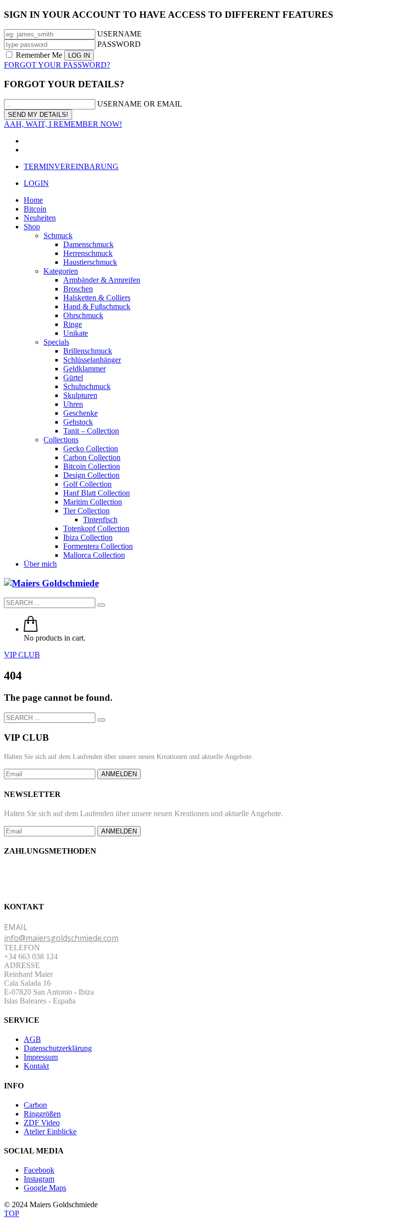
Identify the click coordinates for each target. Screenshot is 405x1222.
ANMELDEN (119, 774)
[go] (101, 605)
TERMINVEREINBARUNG (71, 166)
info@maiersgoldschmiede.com (61, 938)
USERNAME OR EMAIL (139, 104)
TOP (11, 1213)
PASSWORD (119, 44)
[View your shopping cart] (31, 629)
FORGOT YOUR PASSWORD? (57, 65)
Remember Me (39, 55)
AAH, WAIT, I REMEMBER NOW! (63, 124)
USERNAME (119, 34)
